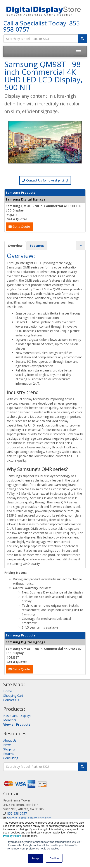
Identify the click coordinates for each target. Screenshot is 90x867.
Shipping (9, 749)
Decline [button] (54, 858)
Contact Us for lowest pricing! (46, 180)
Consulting (10, 758)
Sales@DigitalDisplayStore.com (29, 818)
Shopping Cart (13, 695)
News (7, 745)
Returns (8, 754)
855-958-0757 (17, 813)
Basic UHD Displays (17, 716)
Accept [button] (35, 858)
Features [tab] (37, 245)
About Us (9, 740)
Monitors (9, 720)
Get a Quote (21, 226)
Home (7, 691)
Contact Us (11, 700)
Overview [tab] (15, 245)
